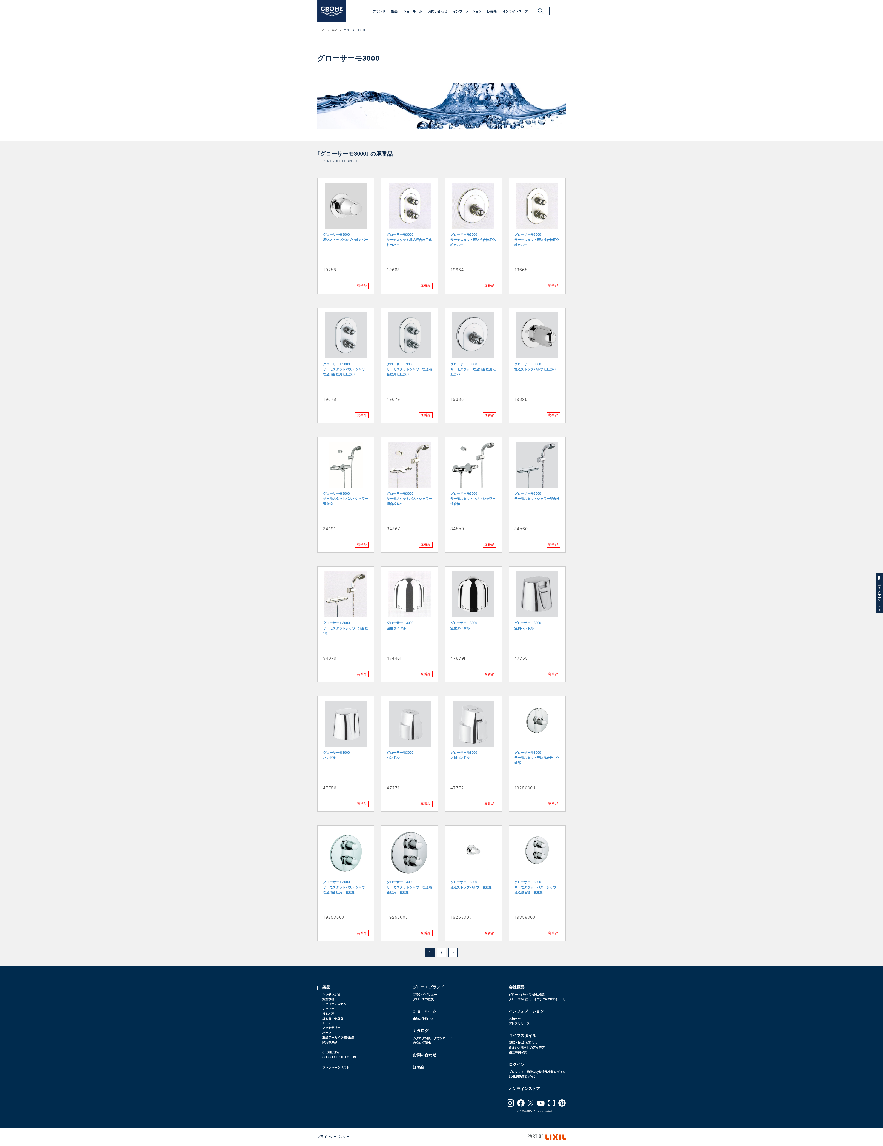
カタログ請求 (422, 1043)
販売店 (492, 11)
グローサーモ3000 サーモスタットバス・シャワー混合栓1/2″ (409, 499)
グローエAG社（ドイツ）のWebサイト (535, 999)
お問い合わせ (437, 11)
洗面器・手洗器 (332, 1018)
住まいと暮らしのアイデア (527, 1047)
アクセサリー (331, 1028)
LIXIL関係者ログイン (523, 1076)
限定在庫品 (329, 1042)
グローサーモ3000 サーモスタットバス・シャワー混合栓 (345, 499)
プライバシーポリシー (333, 1137)
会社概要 (517, 987)
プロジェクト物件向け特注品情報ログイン (537, 1072)
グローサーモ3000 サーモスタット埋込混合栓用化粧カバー (409, 240)
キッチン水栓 (331, 994)
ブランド (379, 11)
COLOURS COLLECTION (339, 1057)
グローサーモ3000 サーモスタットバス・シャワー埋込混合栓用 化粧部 (345, 887)
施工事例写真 (518, 1052)
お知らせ (515, 1019)
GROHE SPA (330, 1052)
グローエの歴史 (423, 999)
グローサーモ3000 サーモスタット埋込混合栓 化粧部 (536, 758)
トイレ (326, 1023)
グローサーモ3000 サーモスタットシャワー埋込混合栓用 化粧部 (409, 887)
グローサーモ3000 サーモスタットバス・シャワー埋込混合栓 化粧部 (536, 887)
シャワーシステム (334, 1004)
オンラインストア (515, 11)
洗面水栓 (328, 1013)
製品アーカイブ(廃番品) (338, 1037)
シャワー (328, 1009)
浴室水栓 (328, 999)
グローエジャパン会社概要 (527, 994)
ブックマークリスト (879, 596)
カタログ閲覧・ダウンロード (432, 1038)
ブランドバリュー (425, 994)
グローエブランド (428, 987)
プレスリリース (519, 1023)
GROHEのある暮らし (523, 1043)
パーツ (326, 1033)
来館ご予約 (420, 1019)
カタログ (421, 1031)
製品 (394, 11)
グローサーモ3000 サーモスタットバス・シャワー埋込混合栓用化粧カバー (345, 369)
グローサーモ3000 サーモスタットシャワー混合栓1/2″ (345, 628)
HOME (321, 30)
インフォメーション (467, 11)
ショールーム (412, 11)
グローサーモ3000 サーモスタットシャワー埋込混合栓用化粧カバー (409, 369)
